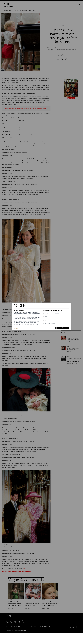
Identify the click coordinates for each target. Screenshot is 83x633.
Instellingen (49, 327)
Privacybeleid (16, 328)
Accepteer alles (63, 327)
